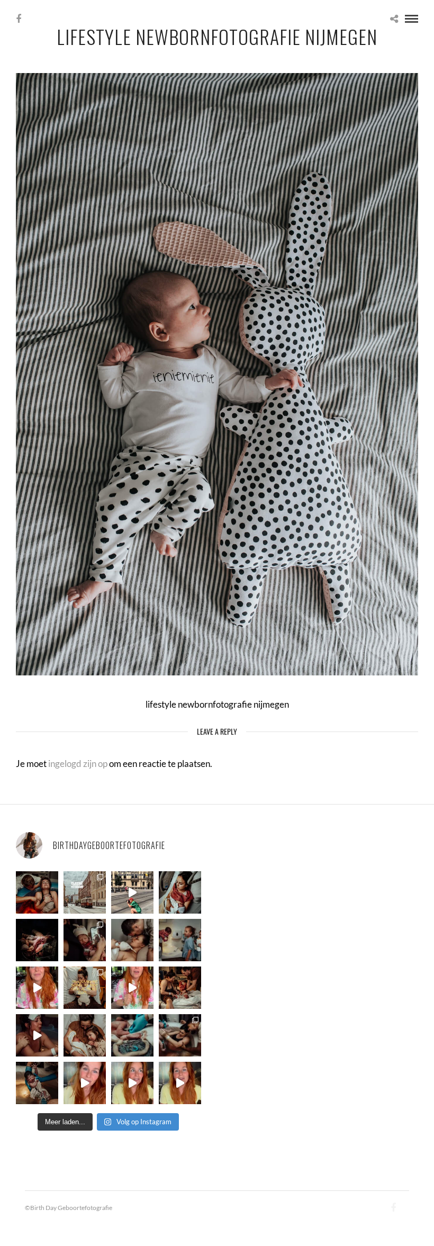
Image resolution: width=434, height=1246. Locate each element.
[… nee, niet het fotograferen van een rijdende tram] (132, 892)
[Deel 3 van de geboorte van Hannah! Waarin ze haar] (37, 988)
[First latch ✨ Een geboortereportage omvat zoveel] (180, 892)
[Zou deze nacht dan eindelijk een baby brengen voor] (132, 1083)
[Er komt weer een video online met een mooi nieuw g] (85, 1035)
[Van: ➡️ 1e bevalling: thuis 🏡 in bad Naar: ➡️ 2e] (37, 1035)
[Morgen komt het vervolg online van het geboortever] (180, 988)
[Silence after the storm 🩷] (132, 940)
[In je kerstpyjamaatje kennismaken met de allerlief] (85, 940)
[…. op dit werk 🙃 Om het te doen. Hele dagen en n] (85, 988)
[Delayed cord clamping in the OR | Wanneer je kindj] (37, 940)
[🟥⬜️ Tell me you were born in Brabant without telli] (180, 940)
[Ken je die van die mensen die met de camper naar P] (85, 892)
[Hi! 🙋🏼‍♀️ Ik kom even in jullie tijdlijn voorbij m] (37, 1083)
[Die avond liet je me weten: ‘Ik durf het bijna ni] (37, 892)
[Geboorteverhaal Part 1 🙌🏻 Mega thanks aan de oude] (180, 1083)
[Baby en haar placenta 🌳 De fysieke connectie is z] (132, 1035)
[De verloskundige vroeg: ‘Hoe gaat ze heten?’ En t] (132, 988)
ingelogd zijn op (77, 763)
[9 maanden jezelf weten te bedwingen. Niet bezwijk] (180, 1035)
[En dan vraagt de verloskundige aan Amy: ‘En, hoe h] (85, 1083)
